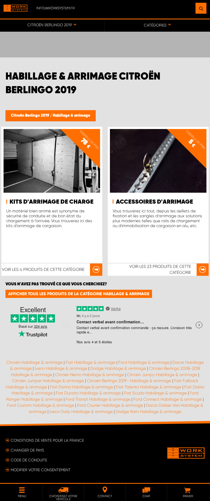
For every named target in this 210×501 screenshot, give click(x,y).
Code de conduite (29, 460)
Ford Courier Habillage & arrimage (110, 405)
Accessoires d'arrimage (154, 202)
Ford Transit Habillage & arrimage (98, 399)
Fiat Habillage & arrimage (90, 362)
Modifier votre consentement (41, 470)
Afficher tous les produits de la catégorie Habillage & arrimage (78, 293)
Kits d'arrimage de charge (52, 202)
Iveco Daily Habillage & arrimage (81, 411)
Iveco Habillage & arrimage (61, 368)
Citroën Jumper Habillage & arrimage (48, 380)
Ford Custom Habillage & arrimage (40, 405)
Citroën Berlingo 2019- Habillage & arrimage (129, 380)
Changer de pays (27, 450)
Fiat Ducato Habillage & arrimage (88, 393)
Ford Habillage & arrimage (144, 362)
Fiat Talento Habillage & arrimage (148, 387)
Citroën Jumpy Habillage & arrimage (162, 374)
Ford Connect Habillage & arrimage (167, 399)
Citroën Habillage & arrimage (34, 362)
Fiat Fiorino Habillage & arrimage (81, 387)
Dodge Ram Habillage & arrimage (148, 411)
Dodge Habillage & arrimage (118, 368)
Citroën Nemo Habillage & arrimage (89, 374)
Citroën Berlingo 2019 (30, 116)
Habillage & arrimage (71, 116)
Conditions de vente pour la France (47, 440)
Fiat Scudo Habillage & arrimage (155, 393)
